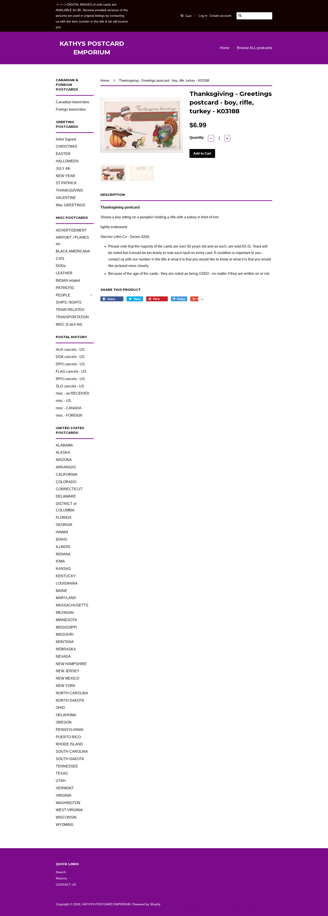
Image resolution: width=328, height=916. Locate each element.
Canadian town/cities (72, 102)
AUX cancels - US (70, 350)
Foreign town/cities (71, 109)
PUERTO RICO (68, 737)
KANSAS (63, 569)
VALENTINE (66, 198)
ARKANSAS (66, 467)
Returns (61, 878)
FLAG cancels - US (71, 371)
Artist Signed (66, 139)
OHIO (60, 707)
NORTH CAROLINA (72, 693)
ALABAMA (64, 445)
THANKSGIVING (69, 190)
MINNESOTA (66, 620)
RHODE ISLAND (69, 744)
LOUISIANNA (67, 583)
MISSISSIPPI (66, 627)
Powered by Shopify (146, 904)
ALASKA (63, 452)
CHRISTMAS (66, 146)
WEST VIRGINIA (69, 810)
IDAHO (61, 539)
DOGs (61, 266)
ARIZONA (64, 460)
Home (224, 48)
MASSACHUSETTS (72, 605)
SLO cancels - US (70, 386)
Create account (220, 15)
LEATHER (64, 273)
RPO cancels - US (70, 379)
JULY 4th (63, 168)
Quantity (196, 137)
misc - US (63, 401)
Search (61, 872)
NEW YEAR (65, 176)
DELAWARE (66, 496)
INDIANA (63, 554)
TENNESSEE (67, 766)
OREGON (64, 722)
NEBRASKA (66, 649)
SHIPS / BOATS (68, 302)
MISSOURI (64, 634)
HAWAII (62, 532)
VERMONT (65, 788)
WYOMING (64, 825)
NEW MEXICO (67, 678)
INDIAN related (68, 280)
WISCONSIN (66, 817)
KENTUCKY (66, 576)
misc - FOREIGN (69, 415)
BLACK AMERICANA (73, 251)
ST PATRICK (66, 183)
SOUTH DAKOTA (70, 759)
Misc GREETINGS (70, 205)
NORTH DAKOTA (70, 700)
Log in (203, 15)
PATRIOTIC (65, 288)
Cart (188, 16)
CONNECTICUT (69, 489)
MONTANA (65, 642)
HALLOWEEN (67, 161)
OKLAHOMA (66, 715)
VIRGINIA (63, 795)
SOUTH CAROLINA (72, 751)
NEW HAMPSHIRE (71, 664)
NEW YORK (65, 686)
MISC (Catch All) (69, 324)
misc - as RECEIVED (72, 393)
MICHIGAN (65, 612)
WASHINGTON (68, 803)
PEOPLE (63, 295)
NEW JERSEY (67, 671)
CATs (60, 259)
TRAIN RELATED (70, 310)
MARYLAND (66, 598)
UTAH (61, 781)
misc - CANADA (68, 408)
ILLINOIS (63, 547)
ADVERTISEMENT (71, 230)
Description (112, 194)
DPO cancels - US (70, 364)
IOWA (60, 561)
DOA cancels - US (70, 357)
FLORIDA (63, 517)
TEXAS (62, 773)
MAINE (61, 591)
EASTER (63, 154)
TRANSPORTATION (72, 317)
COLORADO (66, 482)
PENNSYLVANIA (69, 730)
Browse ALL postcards (254, 48)
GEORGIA (64, 525)
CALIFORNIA (66, 474)
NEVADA (63, 656)
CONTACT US (66, 884)
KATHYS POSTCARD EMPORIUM (92, 48)
